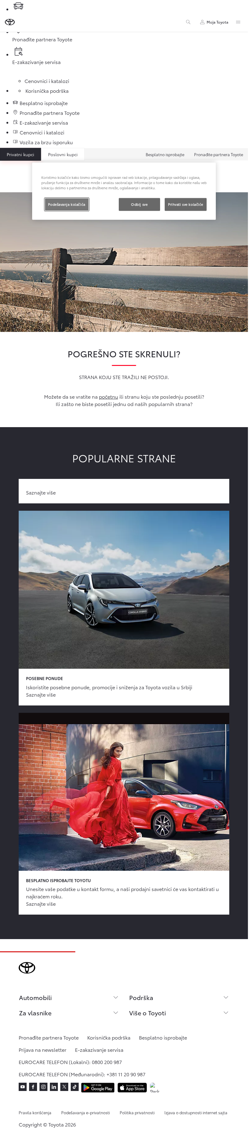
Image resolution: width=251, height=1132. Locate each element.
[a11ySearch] (188, 22)
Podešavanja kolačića (66, 203)
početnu (108, 396)
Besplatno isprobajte (165, 154)
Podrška (141, 997)
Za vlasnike (35, 1013)
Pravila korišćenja (35, 1112)
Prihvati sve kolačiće (185, 203)
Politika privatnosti (137, 1112)
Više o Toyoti (147, 1013)
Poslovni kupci (63, 154)
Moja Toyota (217, 21)
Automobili (35, 997)
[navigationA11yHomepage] (10, 22)
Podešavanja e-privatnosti (85, 1112)
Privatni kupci (20, 154)
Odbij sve (139, 203)
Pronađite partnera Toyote (218, 154)
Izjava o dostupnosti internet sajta (195, 1112)
